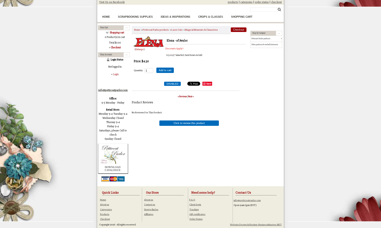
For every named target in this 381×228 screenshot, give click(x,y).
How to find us (151, 209)
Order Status (196, 219)
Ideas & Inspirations (175, 16)
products (233, 2)
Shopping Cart (241, 16)
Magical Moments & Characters (201, 29)
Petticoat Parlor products (156, 29)
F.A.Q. (192, 199)
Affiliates (148, 214)
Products (104, 214)
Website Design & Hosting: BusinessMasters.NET (256, 224)
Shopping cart (117, 32)
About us (104, 204)
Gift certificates (197, 214)
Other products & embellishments (264, 44)
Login (116, 74)
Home (106, 16)
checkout (276, 2)
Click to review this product (189, 123)
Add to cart (165, 70)
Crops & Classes (210, 16)
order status (262, 2)
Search (279, 9)
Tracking (194, 209)
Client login (195, 204)
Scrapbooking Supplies (135, 16)
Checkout (105, 219)
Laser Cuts (177, 29)
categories (246, 2)
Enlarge (140, 49)
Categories (106, 209)
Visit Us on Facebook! (112, 2)
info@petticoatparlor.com (247, 200)
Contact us (149, 204)
